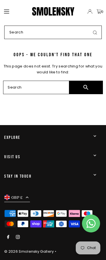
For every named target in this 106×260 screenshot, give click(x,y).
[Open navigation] (15, 11)
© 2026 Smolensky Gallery (29, 251)
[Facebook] (8, 237)
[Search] (95, 32)
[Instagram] (18, 237)
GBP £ (17, 197)
